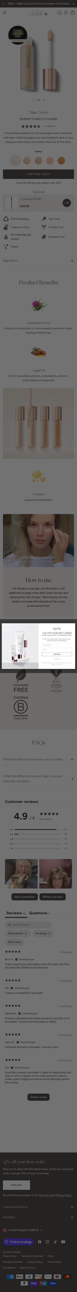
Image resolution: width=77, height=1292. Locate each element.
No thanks (57, 659)
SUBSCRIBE (57, 654)
